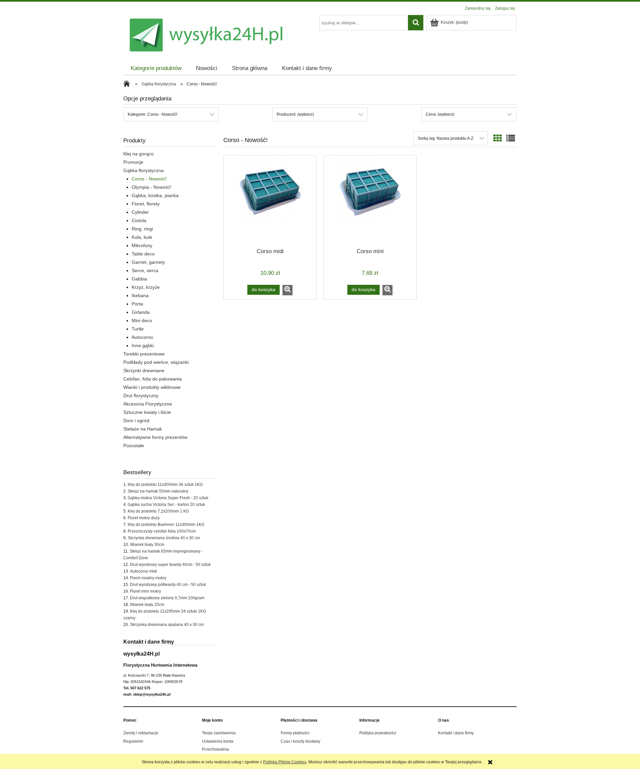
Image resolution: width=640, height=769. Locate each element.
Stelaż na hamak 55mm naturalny (158, 491)
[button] (287, 290)
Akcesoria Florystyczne (147, 404)
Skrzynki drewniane (143, 370)
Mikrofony (142, 245)
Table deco (143, 253)
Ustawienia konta (217, 741)
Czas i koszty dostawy (300, 741)
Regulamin (133, 741)
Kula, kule (142, 237)
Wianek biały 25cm (147, 604)
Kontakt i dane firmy (456, 733)
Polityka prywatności (377, 733)
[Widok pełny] (510, 138)
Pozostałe (133, 445)
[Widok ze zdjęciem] (497, 138)
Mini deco (142, 320)
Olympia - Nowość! (151, 187)
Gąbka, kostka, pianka (155, 195)
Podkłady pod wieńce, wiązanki (156, 362)
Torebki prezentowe (144, 353)
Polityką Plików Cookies (284, 762)
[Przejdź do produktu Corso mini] (370, 201)
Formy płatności (295, 733)
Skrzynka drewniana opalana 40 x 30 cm (167, 624)
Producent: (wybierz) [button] (295, 114)
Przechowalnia (215, 749)
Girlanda (141, 312)
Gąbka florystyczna (143, 170)
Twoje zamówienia (219, 733)
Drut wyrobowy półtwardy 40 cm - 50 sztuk (168, 584)
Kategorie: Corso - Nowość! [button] (152, 114)
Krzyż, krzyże (146, 287)
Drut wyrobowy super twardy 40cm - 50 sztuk (170, 564)
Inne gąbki (143, 345)
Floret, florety (146, 203)
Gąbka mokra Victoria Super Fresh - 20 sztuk (168, 498)
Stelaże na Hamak (142, 429)
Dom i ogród (136, 420)
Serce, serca (145, 270)
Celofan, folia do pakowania (152, 378)
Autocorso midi (143, 571)
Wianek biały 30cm (147, 544)
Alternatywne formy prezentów (155, 437)
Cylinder (140, 212)
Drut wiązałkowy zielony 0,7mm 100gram (167, 598)
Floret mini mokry (145, 591)
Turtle (138, 328)
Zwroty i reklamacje (140, 733)
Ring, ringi (142, 228)
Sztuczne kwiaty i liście (147, 412)
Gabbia (139, 278)
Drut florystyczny (140, 395)
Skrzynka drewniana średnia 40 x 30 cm (164, 538)
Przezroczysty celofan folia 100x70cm (162, 531)
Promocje (133, 162)
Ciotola (139, 220)
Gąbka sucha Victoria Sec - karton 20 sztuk (166, 504)
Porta (137, 303)
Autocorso (142, 337)
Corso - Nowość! (149, 178)
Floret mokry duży (144, 518)
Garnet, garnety (148, 262)
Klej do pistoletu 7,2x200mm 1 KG (158, 511)
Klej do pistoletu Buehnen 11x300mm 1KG (166, 524)
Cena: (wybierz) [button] (440, 114)
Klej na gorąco (138, 153)
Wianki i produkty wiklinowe (152, 387)
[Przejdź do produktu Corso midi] (270, 201)
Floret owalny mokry (148, 578)
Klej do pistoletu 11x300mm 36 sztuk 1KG (165, 484)
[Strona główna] (128, 84)
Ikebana (140, 295)
